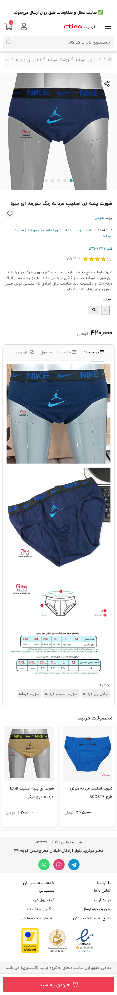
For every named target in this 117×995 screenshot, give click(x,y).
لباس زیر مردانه (28, 60)
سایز (107, 299)
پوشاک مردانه (58, 60)
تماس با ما (102, 890)
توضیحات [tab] (91, 352)
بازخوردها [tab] (21, 352)
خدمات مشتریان (38, 883)
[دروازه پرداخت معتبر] (30, 939)
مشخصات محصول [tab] (56, 352)
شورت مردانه (29, 694)
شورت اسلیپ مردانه (44, 230)
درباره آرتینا (102, 900)
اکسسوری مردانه (88, 60)
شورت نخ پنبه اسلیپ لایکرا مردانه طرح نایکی (32, 792)
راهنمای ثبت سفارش (38, 918)
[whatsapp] (44, 864)
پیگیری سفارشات (40, 909)
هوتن (99, 217)
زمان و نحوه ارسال (96, 909)
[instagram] (59, 864)
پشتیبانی (46, 890)
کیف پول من (43, 900)
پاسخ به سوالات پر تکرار (91, 918)
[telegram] (74, 864)
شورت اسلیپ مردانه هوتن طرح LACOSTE (91, 792)
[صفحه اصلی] (110, 60)
